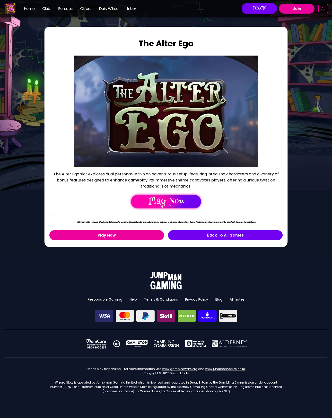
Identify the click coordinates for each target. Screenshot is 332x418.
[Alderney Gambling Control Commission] (229, 343)
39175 (67, 387)
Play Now (107, 235)
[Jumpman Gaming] (166, 288)
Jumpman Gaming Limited (116, 382)
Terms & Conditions (161, 299)
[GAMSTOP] (137, 343)
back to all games (225, 235)
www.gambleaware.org (179, 369)
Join (297, 8)
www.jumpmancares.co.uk (225, 369)
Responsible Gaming (105, 299)
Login (259, 8)
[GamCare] (96, 344)
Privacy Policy (196, 299)
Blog (218, 299)
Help (133, 299)
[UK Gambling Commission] (166, 343)
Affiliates (237, 299)
